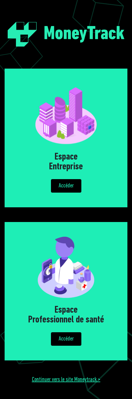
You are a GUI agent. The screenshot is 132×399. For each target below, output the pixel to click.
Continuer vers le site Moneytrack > (66, 380)
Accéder (66, 186)
